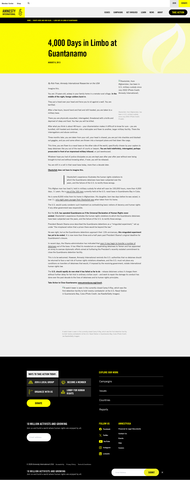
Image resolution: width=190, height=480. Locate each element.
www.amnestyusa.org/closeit (90, 282)
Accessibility (60, 464)
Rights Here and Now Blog (42, 20)
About (160, 12)
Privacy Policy (71, 464)
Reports (103, 409)
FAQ (120, 443)
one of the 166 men (74, 191)
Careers (121, 448)
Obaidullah (52, 170)
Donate (185, 3)
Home (29, 20)
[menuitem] (7, 3)
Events (120, 438)
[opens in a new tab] (130, 95)
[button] (28, 3)
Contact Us (122, 433)
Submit (45, 437)
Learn (143, 12)
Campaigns (118, 12)
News (152, 12)
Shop (20, 3)
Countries (104, 400)
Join (174, 3)
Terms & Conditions (84, 464)
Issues (107, 12)
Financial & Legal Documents (129, 429)
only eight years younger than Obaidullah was (75, 199)
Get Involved (131, 12)
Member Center (8, 3)
